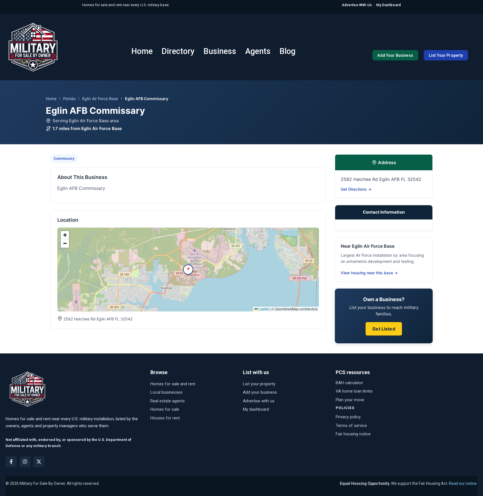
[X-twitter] (38, 461)
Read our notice (463, 483)
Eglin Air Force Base (100, 98)
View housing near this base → (369, 272)
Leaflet (263, 308)
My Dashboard (388, 5)
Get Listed (383, 329)
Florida (69, 98)
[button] (188, 269)
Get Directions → (356, 189)
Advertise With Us (357, 5)
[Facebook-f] (11, 461)
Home (51, 98)
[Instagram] (25, 461)
